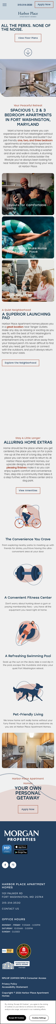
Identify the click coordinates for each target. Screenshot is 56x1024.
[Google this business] (13, 865)
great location (15, 326)
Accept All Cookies (16, 1018)
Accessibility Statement (15, 987)
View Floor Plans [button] (28, 38)
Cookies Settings (39, 1018)
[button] (44, 4)
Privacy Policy (9, 984)
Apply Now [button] (28, 809)
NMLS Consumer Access (33, 978)
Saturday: (7, 928)
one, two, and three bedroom (35, 140)
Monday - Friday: (11, 925)
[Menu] (5, 4)
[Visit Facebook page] (5, 865)
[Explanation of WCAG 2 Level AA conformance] (7, 950)
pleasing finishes (17, 467)
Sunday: (6, 932)
